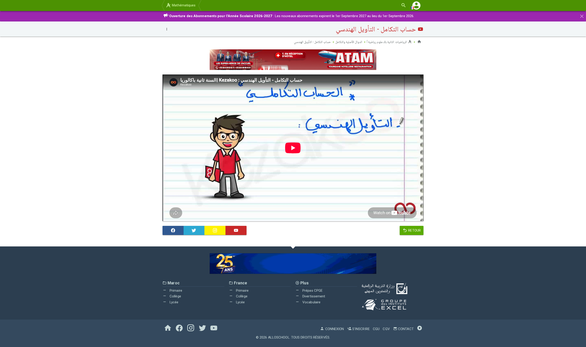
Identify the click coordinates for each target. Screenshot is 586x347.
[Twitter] (194, 230)
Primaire (175, 290)
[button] (416, 5)
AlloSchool (279, 337)
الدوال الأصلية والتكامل (348, 42)
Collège (175, 296)
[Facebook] (173, 230)
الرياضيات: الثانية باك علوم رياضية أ (387, 42)
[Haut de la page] (419, 329)
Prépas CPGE (312, 290)
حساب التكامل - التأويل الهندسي (312, 42)
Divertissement (313, 296)
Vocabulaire (310, 302)
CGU (376, 329)
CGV (386, 329)
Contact (405, 329)
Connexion (334, 329)
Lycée (174, 302)
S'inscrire (360, 329)
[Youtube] (236, 230)
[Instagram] (214, 230)
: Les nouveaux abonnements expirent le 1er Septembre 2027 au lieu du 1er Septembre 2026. (291, 16)
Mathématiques (183, 5)
